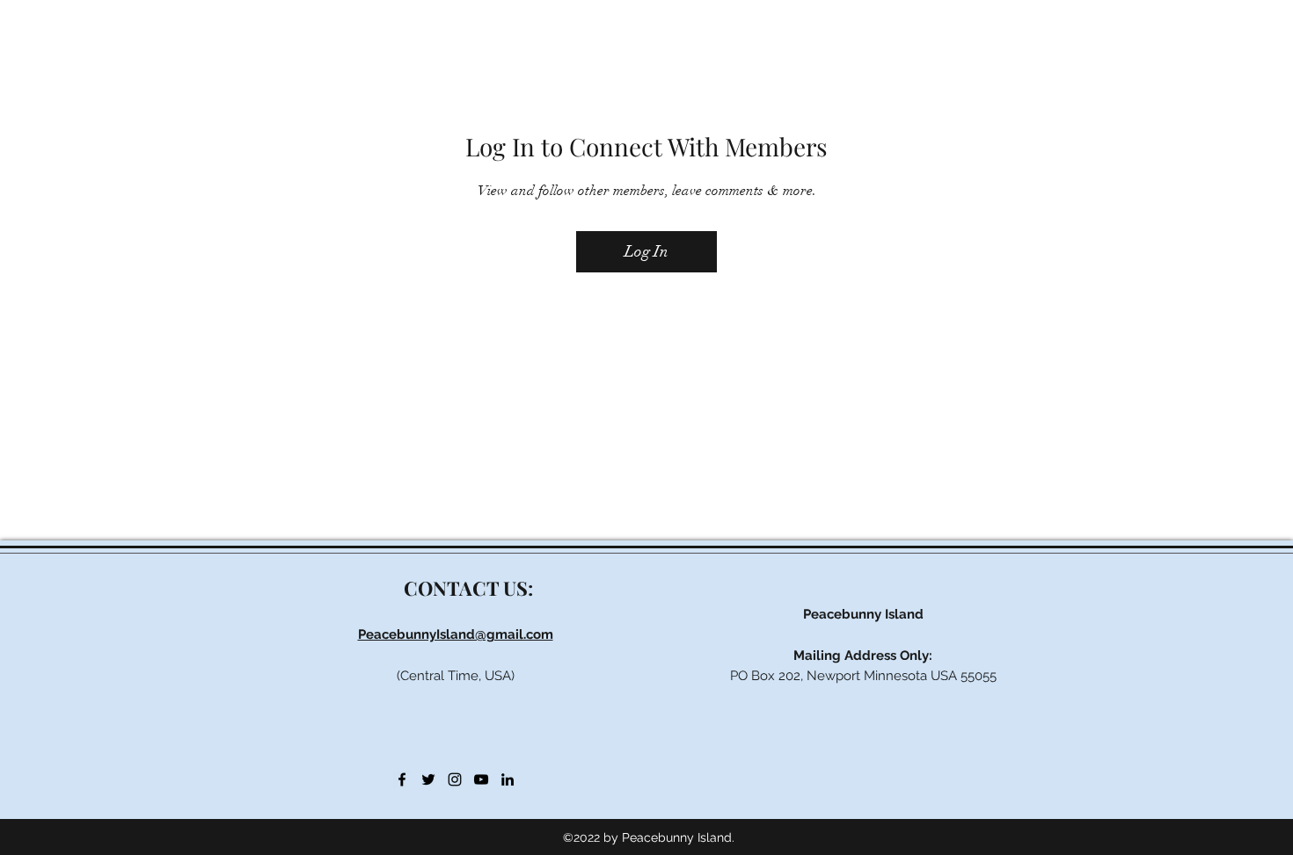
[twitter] (428, 779)
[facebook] (402, 779)
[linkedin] (507, 779)
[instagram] (455, 779)
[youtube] (481, 779)
